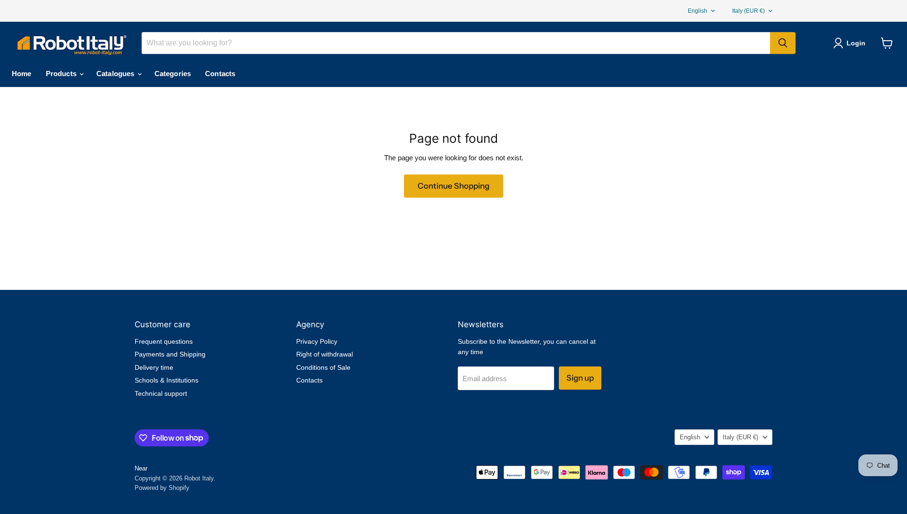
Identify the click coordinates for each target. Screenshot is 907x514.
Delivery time (154, 367)
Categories (172, 74)
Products (62, 74)
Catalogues (116, 74)
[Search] (783, 43)
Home (22, 74)
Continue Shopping (453, 186)
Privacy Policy (316, 341)
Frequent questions (164, 341)
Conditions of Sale (323, 367)
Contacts (220, 74)
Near (141, 468)
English (697, 11)
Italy (748, 11)
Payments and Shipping (170, 354)
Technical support (161, 393)
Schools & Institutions (166, 380)
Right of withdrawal (324, 354)
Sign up (580, 378)
